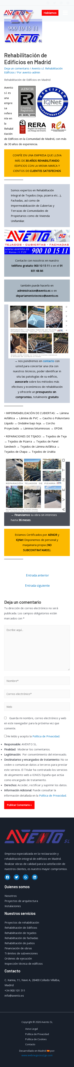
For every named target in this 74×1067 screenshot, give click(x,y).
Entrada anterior (37, 575)
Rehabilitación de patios (20, 943)
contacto (48, 361)
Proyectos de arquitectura (21, 901)
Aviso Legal (31, 1028)
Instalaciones (13, 906)
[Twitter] (54, 3)
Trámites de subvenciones (21, 953)
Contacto (30, 1044)
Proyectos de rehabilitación (22, 922)
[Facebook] (48, 3)
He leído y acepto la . (33, 736)
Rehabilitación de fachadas (21, 938)
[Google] (25, 877)
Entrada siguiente (37, 585)
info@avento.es (14, 995)
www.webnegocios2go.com (37, 1055)
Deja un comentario (16, 68)
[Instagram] (67, 3)
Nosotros (11, 896)
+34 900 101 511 (15, 990)
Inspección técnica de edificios (24, 963)
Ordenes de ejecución (18, 958)
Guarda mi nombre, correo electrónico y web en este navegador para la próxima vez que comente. (35, 723)
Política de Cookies (36, 1039)
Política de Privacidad (45, 736)
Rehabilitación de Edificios (21, 927)
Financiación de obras (18, 948)
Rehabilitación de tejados (20, 933)
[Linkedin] (61, 3)
